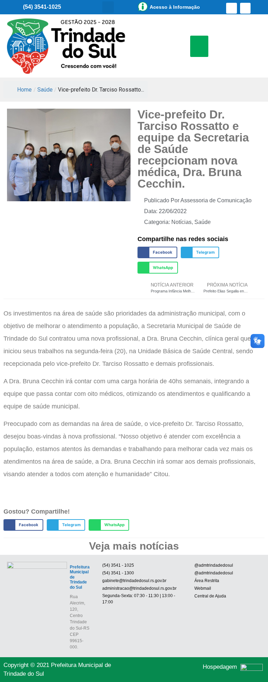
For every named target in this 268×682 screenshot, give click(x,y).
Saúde (45, 89)
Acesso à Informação (175, 7)
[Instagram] (245, 8)
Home (24, 89)
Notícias (181, 222)
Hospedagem (220, 666)
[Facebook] (231, 8)
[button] (108, 7)
